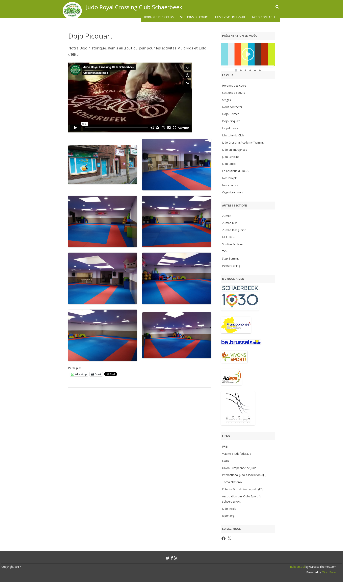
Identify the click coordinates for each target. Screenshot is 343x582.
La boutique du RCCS (235, 171)
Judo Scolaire (230, 157)
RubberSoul (297, 566)
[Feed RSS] (175, 558)
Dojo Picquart (231, 121)
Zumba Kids (229, 223)
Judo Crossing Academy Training (243, 142)
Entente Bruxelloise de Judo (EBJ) (243, 489)
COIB (225, 461)
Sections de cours (194, 17)
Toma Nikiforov (232, 482)
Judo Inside (229, 509)
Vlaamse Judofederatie (236, 454)
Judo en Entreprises (234, 150)
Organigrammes (232, 192)
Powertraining (231, 265)
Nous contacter (264, 17)
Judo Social (229, 164)
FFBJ (225, 446)
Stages (226, 100)
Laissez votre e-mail (230, 17)
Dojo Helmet (230, 114)
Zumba (226, 216)
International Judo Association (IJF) (244, 475)
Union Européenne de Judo (239, 468)
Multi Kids (228, 237)
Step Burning (230, 258)
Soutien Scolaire (232, 244)
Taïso (225, 251)
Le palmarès (230, 128)
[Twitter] (168, 558)
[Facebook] (172, 558)
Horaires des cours (159, 17)
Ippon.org (228, 515)
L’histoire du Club (233, 135)
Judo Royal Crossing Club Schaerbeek (134, 7)
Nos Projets (230, 178)
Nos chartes (230, 185)
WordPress (329, 572)
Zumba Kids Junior (234, 230)
